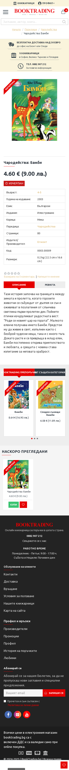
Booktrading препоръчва (19, 372)
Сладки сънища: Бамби (50, 413)
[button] (31, 438)
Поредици (31, 29)
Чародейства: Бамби (19, 491)
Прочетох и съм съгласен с (23, 703)
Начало (16, 29)
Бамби (19, 412)
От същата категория (50, 372)
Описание (19, 284)
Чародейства (49, 29)
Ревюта (50, 284)
